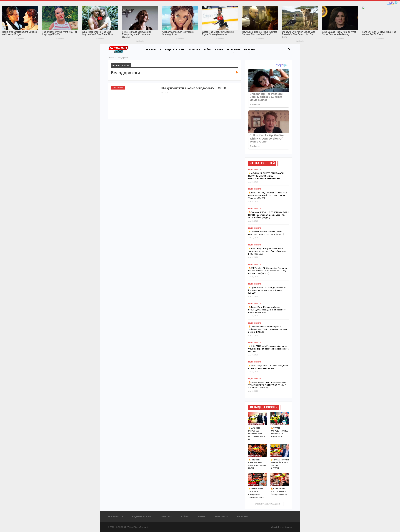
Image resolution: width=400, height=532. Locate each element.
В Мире (219, 49)
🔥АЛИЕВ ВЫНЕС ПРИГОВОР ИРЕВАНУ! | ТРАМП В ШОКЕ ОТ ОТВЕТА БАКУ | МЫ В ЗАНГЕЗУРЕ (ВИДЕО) (267, 385)
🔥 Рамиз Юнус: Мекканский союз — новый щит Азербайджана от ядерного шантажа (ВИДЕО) (267, 310)
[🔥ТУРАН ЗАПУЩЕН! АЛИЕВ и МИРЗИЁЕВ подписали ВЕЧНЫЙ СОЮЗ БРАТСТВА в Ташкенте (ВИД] (279, 418)
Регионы (249, 49)
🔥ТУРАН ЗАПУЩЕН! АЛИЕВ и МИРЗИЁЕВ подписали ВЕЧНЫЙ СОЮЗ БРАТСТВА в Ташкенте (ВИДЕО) (267, 195)
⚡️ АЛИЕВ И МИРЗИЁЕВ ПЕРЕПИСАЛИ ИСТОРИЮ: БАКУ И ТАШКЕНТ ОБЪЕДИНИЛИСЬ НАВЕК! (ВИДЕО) (266, 176)
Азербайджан (117, 88)
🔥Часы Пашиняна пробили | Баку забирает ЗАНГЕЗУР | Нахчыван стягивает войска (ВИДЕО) (268, 329)
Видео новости (174, 49)
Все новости (153, 49)
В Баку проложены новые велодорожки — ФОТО (193, 88)
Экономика (233, 49)
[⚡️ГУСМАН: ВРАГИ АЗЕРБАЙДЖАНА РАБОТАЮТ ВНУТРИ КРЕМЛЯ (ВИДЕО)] (279, 450)
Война (207, 49)
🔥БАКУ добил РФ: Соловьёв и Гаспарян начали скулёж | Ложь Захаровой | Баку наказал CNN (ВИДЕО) (267, 271)
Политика (194, 49)
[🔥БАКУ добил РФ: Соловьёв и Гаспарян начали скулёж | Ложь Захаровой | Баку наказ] (279, 479)
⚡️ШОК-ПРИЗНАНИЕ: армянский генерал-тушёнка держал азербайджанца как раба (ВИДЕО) (268, 349)
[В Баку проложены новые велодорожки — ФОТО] (134, 101)
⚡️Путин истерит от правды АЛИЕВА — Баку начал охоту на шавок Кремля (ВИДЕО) (266, 290)
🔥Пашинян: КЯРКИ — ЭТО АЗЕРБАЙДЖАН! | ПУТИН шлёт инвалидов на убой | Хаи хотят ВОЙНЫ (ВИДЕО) (268, 215)
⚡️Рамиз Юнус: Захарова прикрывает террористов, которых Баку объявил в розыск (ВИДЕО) (267, 251)
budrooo (288, 527)
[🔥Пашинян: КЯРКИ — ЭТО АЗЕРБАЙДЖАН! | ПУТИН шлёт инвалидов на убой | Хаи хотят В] (257, 450)
